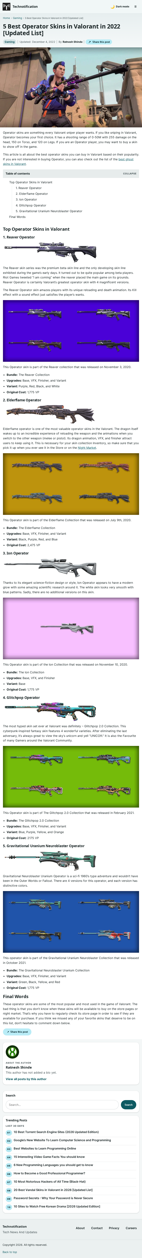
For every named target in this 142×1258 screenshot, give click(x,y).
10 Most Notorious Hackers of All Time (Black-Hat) (50, 1181)
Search (129, 1104)
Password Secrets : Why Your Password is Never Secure (53, 1198)
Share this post (99, 42)
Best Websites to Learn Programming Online (45, 1148)
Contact (97, 1228)
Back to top (10, 1252)
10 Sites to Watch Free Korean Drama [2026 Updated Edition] (57, 1206)
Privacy (114, 1228)
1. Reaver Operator (29, 188)
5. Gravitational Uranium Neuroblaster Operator (49, 211)
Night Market (87, 448)
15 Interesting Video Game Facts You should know (49, 1156)
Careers (131, 1228)
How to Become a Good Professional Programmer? (49, 1173)
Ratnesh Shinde (72, 41)
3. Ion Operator (26, 199)
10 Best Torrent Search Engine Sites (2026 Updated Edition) (56, 1132)
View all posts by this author (26, 1079)
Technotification (25, 6)
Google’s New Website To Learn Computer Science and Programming (62, 1140)
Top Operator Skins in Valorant (30, 182)
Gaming (10, 41)
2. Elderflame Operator (32, 194)
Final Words (17, 217)
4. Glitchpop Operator (31, 205)
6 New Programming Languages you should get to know (53, 1165)
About (80, 1228)
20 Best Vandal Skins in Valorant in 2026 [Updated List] (53, 1190)
